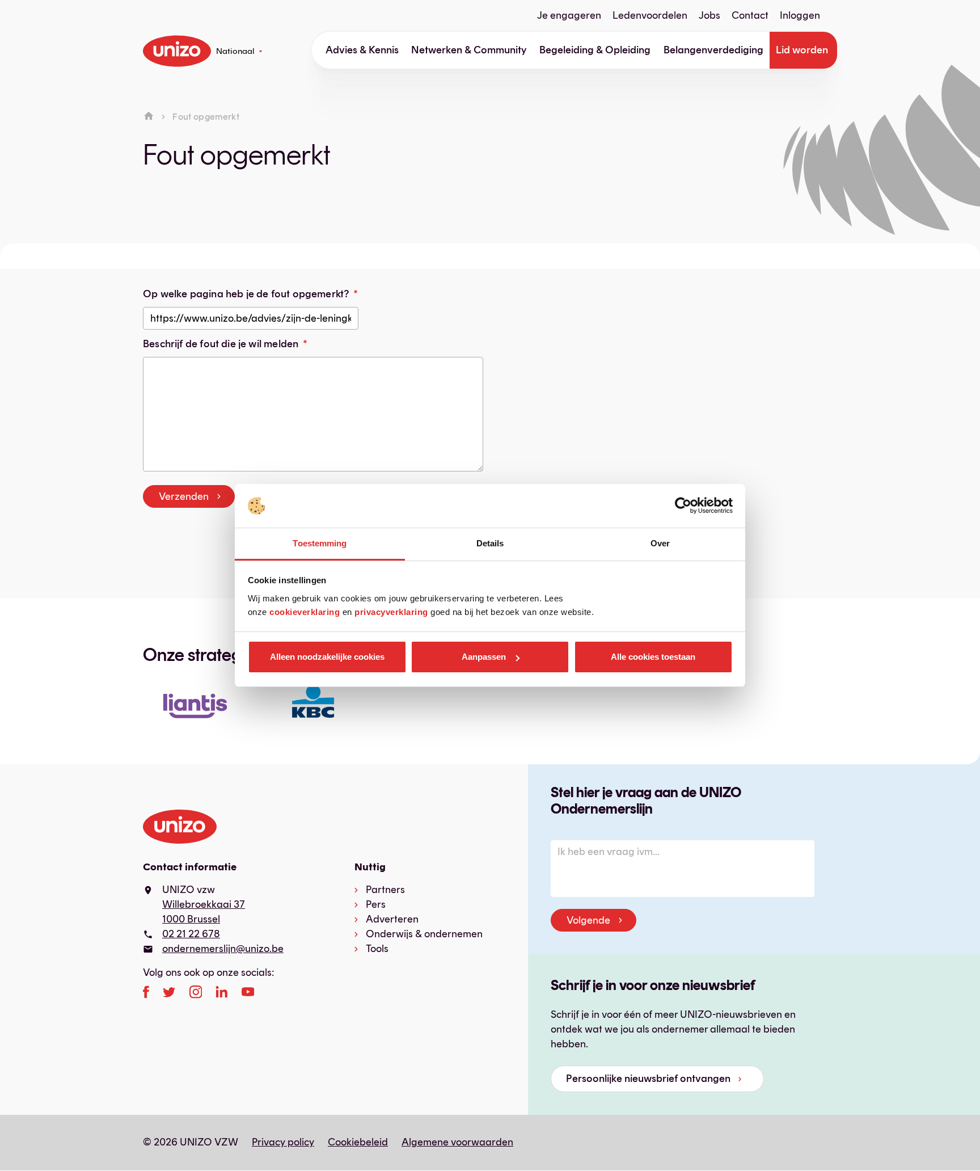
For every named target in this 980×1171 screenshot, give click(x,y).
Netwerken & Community (469, 50)
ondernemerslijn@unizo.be (223, 948)
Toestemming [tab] (320, 543)
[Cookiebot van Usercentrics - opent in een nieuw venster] (683, 506)
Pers (376, 904)
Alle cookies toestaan (653, 657)
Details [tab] (490, 543)
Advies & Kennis (362, 50)
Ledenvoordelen (649, 15)
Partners (385, 889)
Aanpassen (484, 657)
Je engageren (569, 15)
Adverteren (392, 919)
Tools (377, 948)
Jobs (709, 15)
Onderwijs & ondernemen (424, 934)
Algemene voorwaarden (457, 1142)
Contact (750, 15)
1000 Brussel (191, 919)
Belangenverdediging (713, 50)
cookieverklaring (304, 612)
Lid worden (802, 50)
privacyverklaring (391, 612)
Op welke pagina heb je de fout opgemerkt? (246, 294)
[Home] (148, 116)
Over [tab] (660, 543)
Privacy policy (283, 1142)
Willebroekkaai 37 (203, 904)
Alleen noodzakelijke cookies (327, 657)
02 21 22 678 (191, 934)
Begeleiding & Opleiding (594, 50)
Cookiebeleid (358, 1142)
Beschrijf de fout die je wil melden (220, 344)
